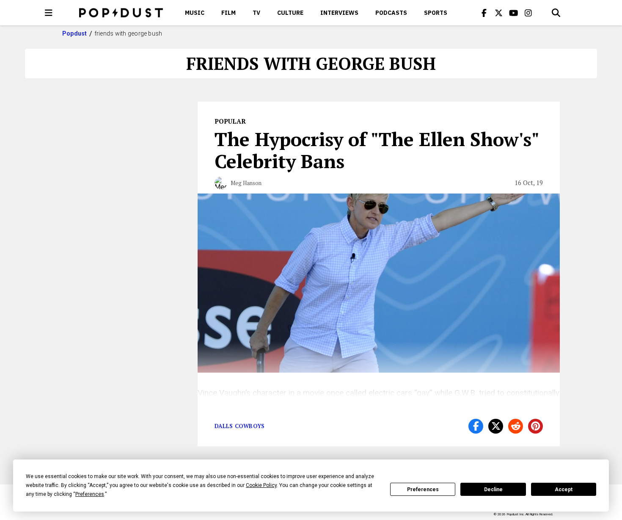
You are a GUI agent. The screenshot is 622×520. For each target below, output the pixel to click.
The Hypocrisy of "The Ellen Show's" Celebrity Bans (377, 150)
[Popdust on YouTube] (513, 12)
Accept (563, 489)
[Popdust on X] (499, 12)
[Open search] (556, 12)
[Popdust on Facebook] (484, 12)
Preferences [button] (89, 494)
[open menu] (48, 12)
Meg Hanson (246, 183)
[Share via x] (495, 426)
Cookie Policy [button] (261, 485)
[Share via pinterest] (535, 426)
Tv (256, 13)
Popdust (74, 33)
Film (228, 13)
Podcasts (391, 13)
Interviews (339, 13)
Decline (493, 489)
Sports (435, 13)
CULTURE (290, 13)
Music (194, 13)
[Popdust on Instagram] (528, 12)
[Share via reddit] (515, 426)
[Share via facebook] (475, 426)
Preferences (423, 489)
